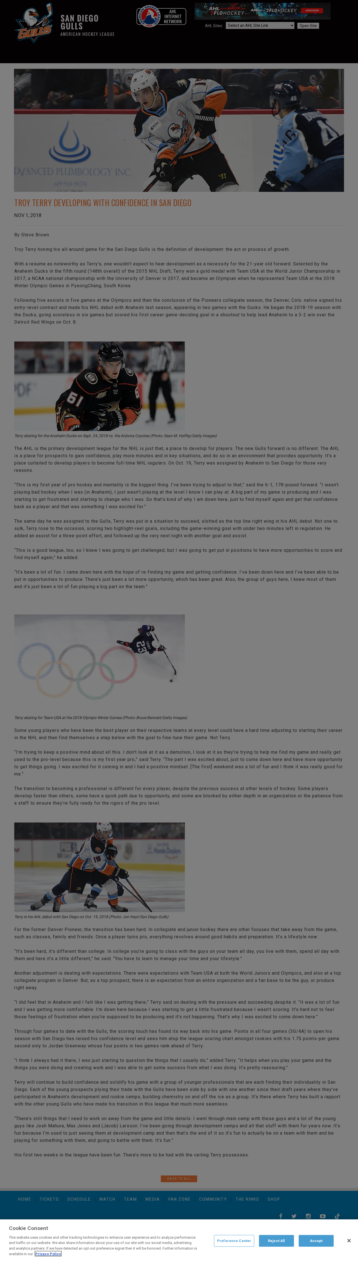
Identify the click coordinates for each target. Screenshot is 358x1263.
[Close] (349, 1240)
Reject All (276, 1241)
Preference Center (234, 1241)
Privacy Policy (48, 1254)
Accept (316, 1241)
